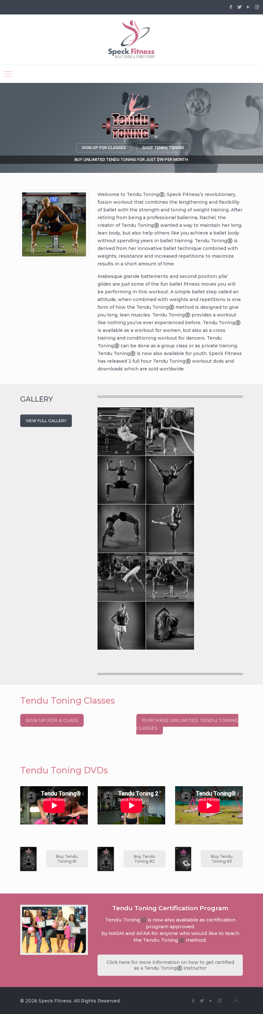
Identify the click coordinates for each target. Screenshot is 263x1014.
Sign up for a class (52, 720)
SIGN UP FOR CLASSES (104, 147)
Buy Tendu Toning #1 (67, 859)
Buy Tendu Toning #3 (222, 859)
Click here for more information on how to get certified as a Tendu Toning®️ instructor (170, 965)
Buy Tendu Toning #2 (144, 859)
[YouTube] (248, 7)
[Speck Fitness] (131, 39)
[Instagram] (257, 7)
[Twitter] (239, 7)
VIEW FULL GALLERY (46, 420)
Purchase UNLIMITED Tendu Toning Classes (187, 724)
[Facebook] (231, 7)
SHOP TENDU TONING (163, 147)
